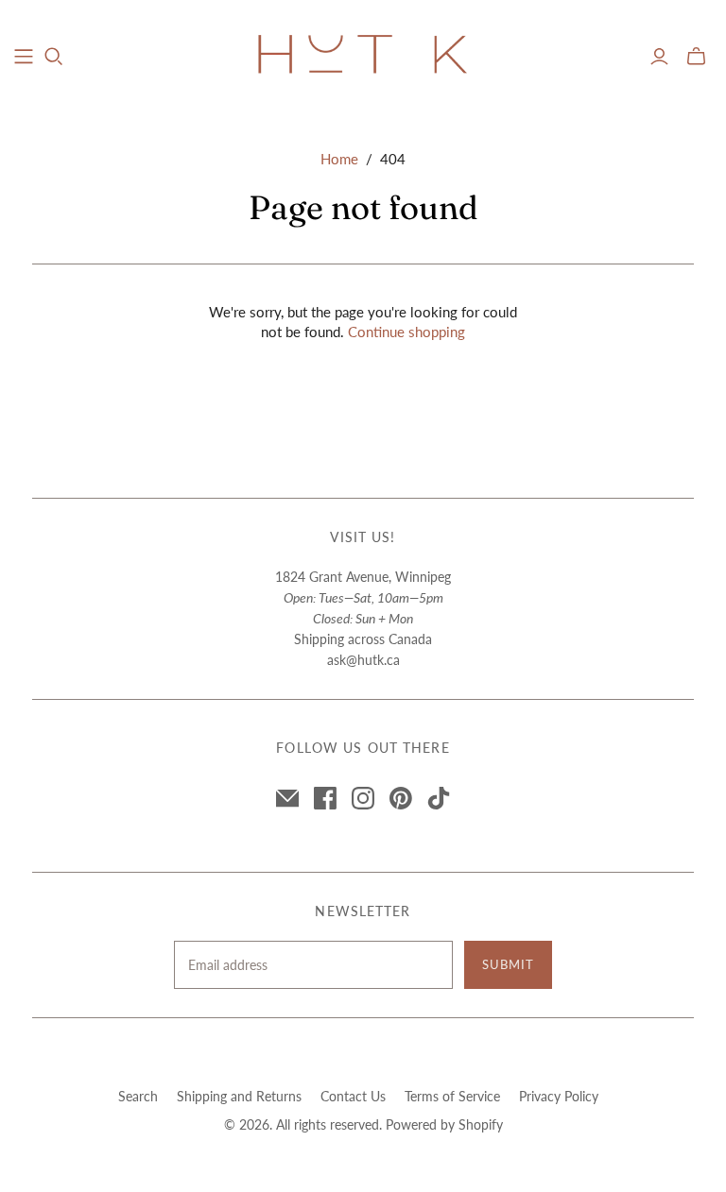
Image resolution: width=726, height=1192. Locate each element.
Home (339, 158)
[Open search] (53, 56)
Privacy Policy (558, 1096)
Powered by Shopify (444, 1124)
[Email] (287, 798)
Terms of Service (452, 1096)
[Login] (659, 56)
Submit (508, 964)
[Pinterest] (400, 798)
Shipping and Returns (239, 1096)
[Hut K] (363, 56)
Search (138, 1096)
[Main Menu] (23, 56)
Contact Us (353, 1096)
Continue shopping (406, 331)
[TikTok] (438, 798)
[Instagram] (363, 798)
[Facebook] (325, 798)
